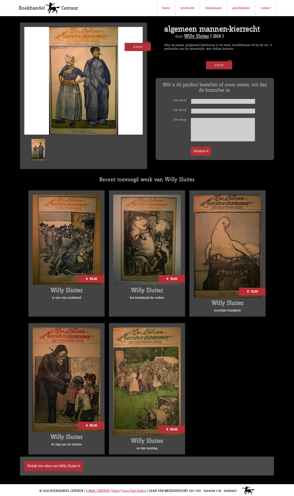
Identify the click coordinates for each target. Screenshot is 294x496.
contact (266, 8)
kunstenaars (213, 8)
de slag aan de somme (66, 444)
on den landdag (147, 448)
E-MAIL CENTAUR (98, 491)
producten (187, 8)
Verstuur (200, 151)
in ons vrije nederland (66, 298)
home (166, 8)
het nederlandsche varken (147, 298)
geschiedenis (241, 8)
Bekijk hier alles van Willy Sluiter (53, 466)
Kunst (116, 491)
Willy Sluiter (196, 36)
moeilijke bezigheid (227, 310)
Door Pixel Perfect (134, 491)
